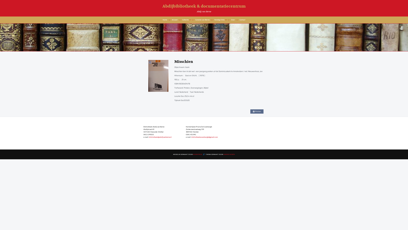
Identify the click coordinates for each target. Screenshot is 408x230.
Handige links (219, 20)
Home (165, 20)
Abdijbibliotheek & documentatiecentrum (204, 6)
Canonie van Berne (202, 20)
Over (233, 20)
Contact (242, 20)
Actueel (175, 20)
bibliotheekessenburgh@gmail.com (204, 137)
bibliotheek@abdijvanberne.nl (160, 137)
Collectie (185, 20)
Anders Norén (229, 154)
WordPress (197, 154)
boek (187, 67)
